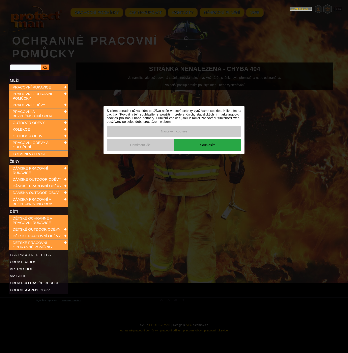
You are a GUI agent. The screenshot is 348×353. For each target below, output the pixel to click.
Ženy (15, 161)
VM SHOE (18, 276)
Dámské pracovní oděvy (37, 186)
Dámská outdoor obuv (36, 193)
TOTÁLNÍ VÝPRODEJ (31, 154)
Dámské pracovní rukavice (30, 170)
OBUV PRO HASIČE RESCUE (35, 283)
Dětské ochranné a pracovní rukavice (32, 220)
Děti (14, 211)
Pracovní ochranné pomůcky (33, 96)
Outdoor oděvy (29, 123)
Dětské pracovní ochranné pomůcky (33, 245)
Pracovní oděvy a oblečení (30, 145)
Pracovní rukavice (32, 87)
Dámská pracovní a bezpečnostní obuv (32, 201)
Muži (14, 80)
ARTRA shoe (21, 269)
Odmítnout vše (140, 145)
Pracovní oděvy (29, 105)
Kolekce (21, 129)
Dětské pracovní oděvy (37, 236)
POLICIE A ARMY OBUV (30, 290)
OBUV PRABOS (23, 262)
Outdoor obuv (27, 136)
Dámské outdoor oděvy (37, 179)
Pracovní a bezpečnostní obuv (32, 114)
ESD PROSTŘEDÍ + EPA (30, 255)
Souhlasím (207, 145)
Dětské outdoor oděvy (36, 229)
